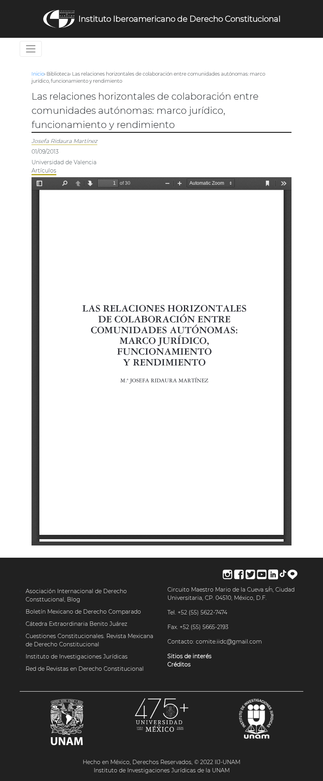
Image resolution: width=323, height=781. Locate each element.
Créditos (179, 664)
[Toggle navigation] (31, 49)
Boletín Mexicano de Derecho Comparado (83, 611)
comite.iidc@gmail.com (229, 641)
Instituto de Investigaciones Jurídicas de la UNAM (162, 770)
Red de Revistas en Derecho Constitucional (85, 668)
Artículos (44, 170)
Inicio (38, 74)
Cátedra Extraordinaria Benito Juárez (76, 623)
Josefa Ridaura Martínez (64, 141)
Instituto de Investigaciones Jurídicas (77, 656)
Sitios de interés (189, 656)
